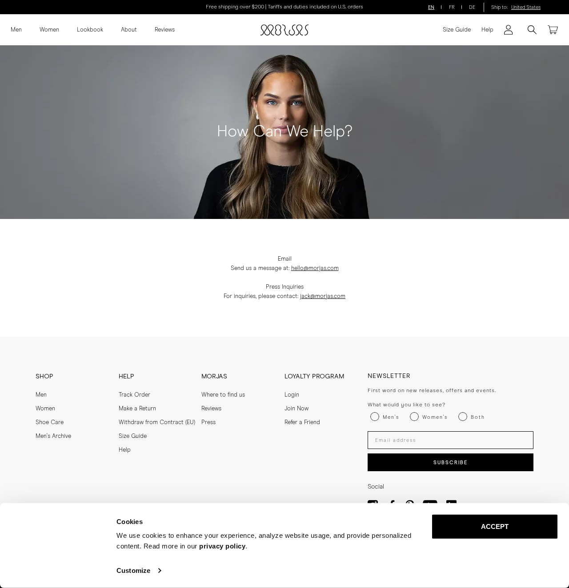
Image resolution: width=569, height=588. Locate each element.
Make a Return (137, 409)
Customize (133, 570)
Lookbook (90, 30)
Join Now (296, 409)
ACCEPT (495, 526)
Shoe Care (50, 422)
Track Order (134, 395)
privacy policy (222, 546)
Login (291, 395)
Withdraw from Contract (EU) (157, 422)
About (129, 30)
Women (49, 30)
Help (487, 30)
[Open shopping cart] (553, 29)
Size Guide (457, 30)
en (431, 7)
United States (526, 7)
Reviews (165, 30)
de (472, 7)
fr (452, 7)
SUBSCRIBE (450, 462)
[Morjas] (284, 30)
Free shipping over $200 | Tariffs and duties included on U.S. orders (284, 7)
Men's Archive (53, 436)
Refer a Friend (302, 422)
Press (208, 422)
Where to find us (223, 395)
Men (16, 30)
